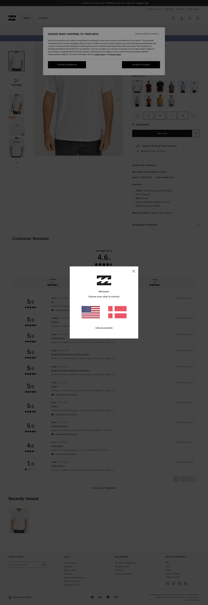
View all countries (104, 327)
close (133, 270)
